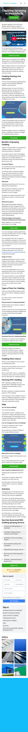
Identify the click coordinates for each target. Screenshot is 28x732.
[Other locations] (20, 3)
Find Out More (14, 466)
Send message (14, 601)
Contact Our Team (14, 55)
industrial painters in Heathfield (11, 252)
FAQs (4, 623)
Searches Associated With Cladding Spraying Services (13, 629)
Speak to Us (14, 565)
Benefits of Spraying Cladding (11, 613)
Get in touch (14, 17)
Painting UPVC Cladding (9, 620)
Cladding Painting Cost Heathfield (12, 610)
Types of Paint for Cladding (10, 615)
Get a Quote (14, 138)
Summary (5, 625)
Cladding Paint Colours (9, 618)
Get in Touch (14, 228)
